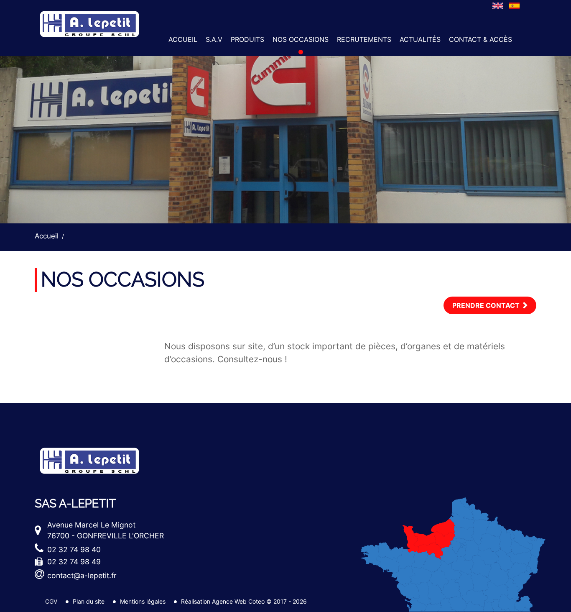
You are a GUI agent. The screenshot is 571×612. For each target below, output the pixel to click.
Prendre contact (486, 305)
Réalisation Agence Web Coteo (223, 601)
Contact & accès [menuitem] (480, 39)
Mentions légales (143, 601)
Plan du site (89, 601)
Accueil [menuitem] (182, 39)
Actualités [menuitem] (420, 39)
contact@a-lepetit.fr (82, 575)
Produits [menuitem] (247, 39)
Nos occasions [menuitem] (301, 39)
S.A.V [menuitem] (214, 39)
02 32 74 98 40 (74, 549)
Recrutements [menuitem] (364, 39)
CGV (51, 601)
